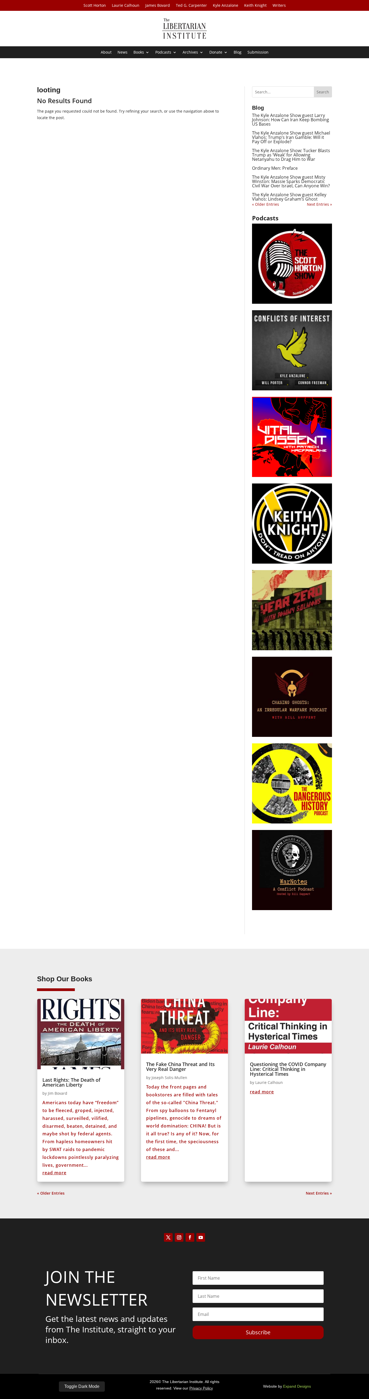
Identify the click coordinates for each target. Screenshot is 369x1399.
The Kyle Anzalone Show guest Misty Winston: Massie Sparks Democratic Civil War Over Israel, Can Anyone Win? (291, 181)
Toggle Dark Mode (81, 1386)
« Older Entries (265, 204)
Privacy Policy (201, 1388)
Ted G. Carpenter (191, 6)
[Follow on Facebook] (190, 1237)
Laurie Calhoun (125, 6)
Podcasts (163, 52)
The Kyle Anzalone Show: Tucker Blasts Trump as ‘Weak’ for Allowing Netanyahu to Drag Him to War (291, 155)
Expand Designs (297, 1386)
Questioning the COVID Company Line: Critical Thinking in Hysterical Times (288, 1069)
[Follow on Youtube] (200, 1237)
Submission (258, 52)
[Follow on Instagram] (179, 1237)
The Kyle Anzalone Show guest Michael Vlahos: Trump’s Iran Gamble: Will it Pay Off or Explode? (291, 137)
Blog (237, 52)
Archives (190, 52)
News (123, 52)
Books (138, 52)
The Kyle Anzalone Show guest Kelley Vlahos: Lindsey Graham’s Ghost (289, 197)
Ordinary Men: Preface (275, 168)
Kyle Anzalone (225, 6)
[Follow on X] (168, 1237)
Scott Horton (94, 6)
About (106, 52)
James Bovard (157, 6)
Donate (215, 52)
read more (54, 1173)
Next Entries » (319, 204)
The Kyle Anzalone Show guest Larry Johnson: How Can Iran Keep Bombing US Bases (290, 119)
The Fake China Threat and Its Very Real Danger (180, 1066)
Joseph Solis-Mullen (169, 1077)
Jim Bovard (57, 1093)
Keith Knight (255, 6)
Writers (279, 6)
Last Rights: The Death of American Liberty (71, 1082)
